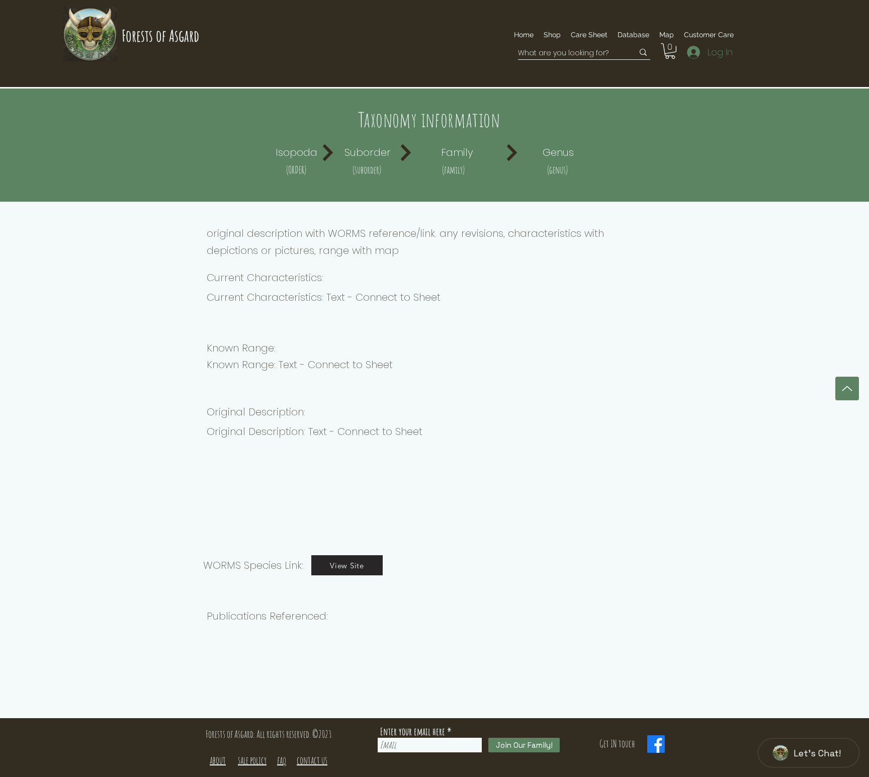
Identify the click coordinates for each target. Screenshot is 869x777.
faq (281, 760)
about (218, 760)
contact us (312, 760)
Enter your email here (412, 732)
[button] (709, 34)
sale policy (252, 760)
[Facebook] (656, 744)
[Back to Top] (847, 388)
